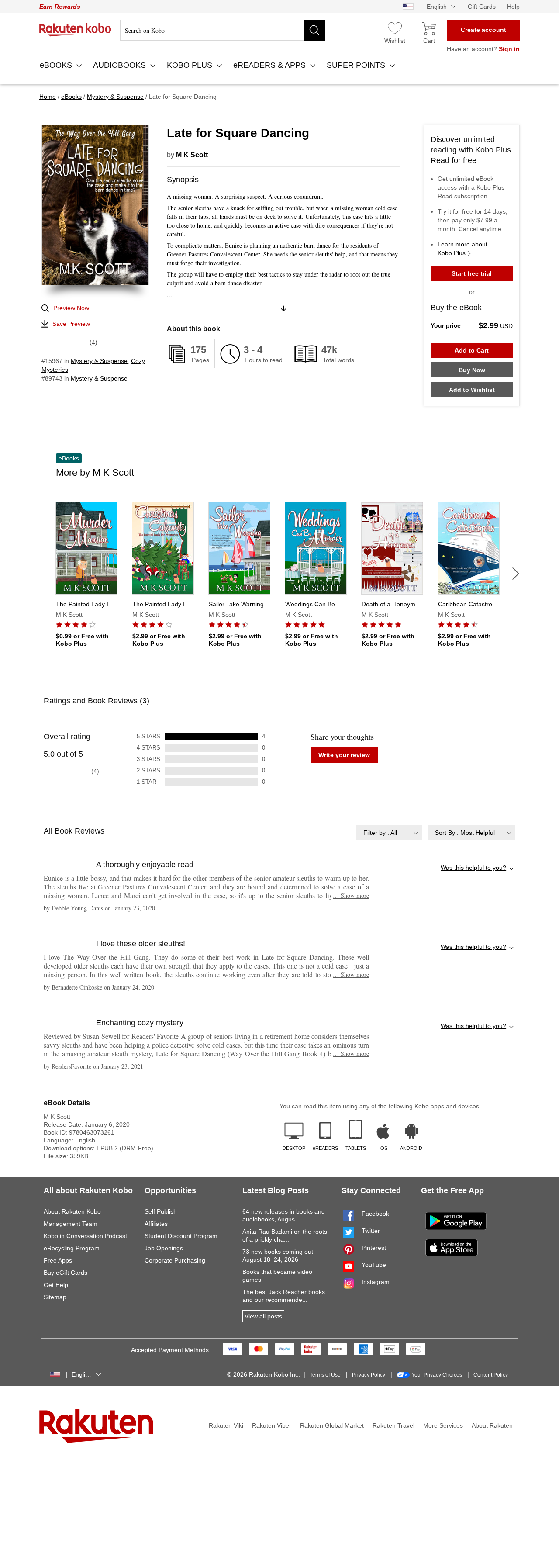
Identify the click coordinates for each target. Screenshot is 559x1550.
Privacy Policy (368, 1375)
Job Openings (164, 1248)
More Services (443, 1425)
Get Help (56, 1284)
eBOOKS (57, 65)
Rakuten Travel (393, 1425)
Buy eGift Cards (65, 1272)
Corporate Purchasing (175, 1260)
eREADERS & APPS (270, 65)
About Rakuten (492, 1425)
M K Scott (192, 155)
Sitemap (55, 1297)
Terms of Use (325, 1375)
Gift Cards (482, 6)
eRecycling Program (72, 1248)
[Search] (314, 30)
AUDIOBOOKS (120, 65)
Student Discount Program (181, 1235)
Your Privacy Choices (436, 1375)
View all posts (263, 1316)
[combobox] (389, 832)
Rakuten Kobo (75, 29)
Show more (351, 895)
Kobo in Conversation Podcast (85, 1235)
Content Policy (490, 1375)
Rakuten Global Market (332, 1425)
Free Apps (58, 1260)
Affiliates (156, 1223)
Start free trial (472, 273)
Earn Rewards (59, 6)
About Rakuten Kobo (72, 1211)
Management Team (70, 1223)
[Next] (516, 573)
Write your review (344, 754)
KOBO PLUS (190, 65)
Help (513, 6)
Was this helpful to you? (473, 867)
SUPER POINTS (357, 65)
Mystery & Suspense (99, 360)
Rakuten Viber (271, 1425)
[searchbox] (222, 30)
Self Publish (161, 1211)
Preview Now (71, 307)
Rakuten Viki (226, 1425)
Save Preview (71, 323)
